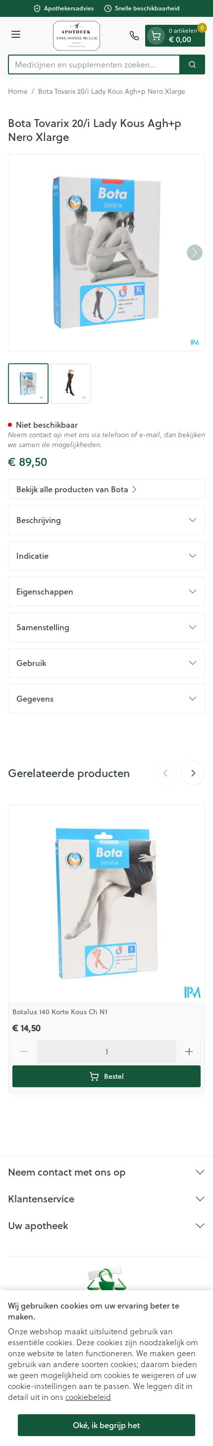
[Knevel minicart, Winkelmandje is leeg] (156, 36)
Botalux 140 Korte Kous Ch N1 (59, 1012)
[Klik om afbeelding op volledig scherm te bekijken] (106, 252)
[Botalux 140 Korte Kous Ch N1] (106, 903)
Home (18, 91)
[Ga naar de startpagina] (76, 36)
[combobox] (94, 64)
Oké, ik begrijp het (106, 1425)
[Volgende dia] (193, 773)
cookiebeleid (88, 1396)
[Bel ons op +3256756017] (134, 36)
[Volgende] (195, 253)
